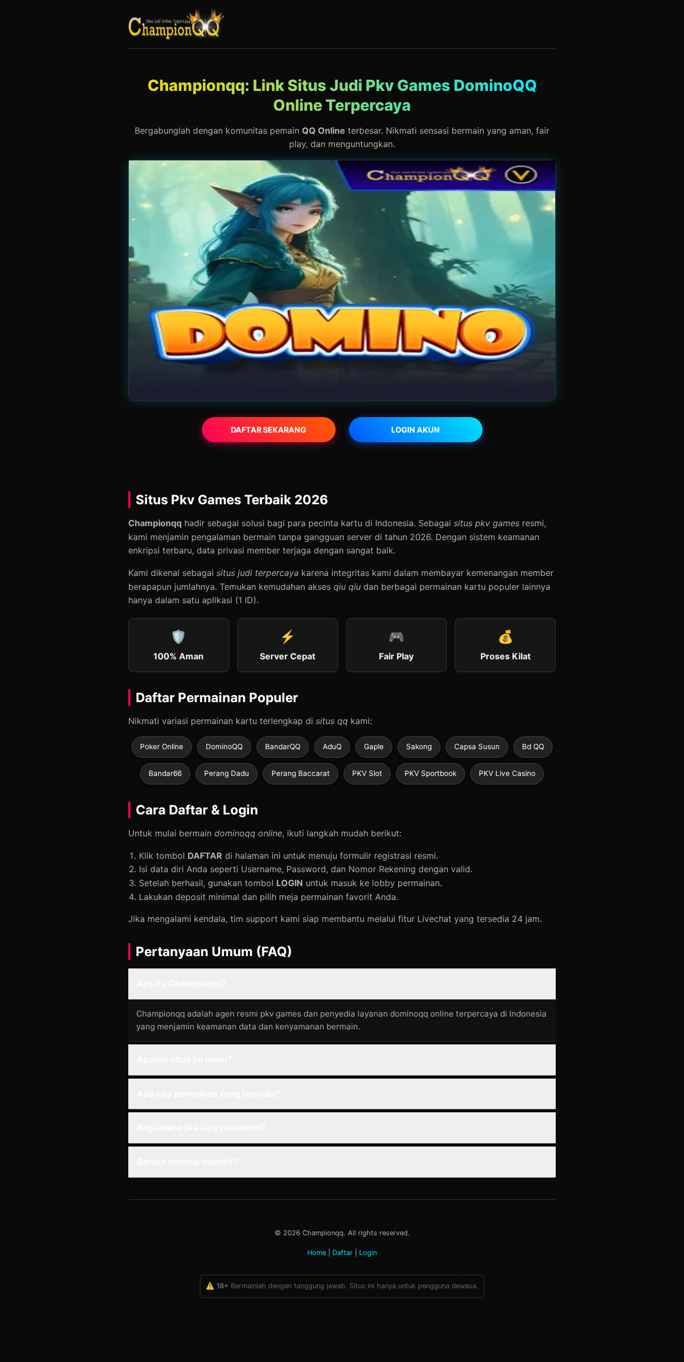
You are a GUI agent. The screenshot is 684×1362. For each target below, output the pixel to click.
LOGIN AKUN (415, 429)
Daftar (342, 1253)
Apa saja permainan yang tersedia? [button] (208, 1093)
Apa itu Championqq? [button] (181, 983)
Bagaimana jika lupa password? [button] (201, 1127)
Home (316, 1253)
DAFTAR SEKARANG (268, 429)
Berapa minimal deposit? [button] (187, 1161)
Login (368, 1253)
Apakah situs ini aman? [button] (184, 1059)
